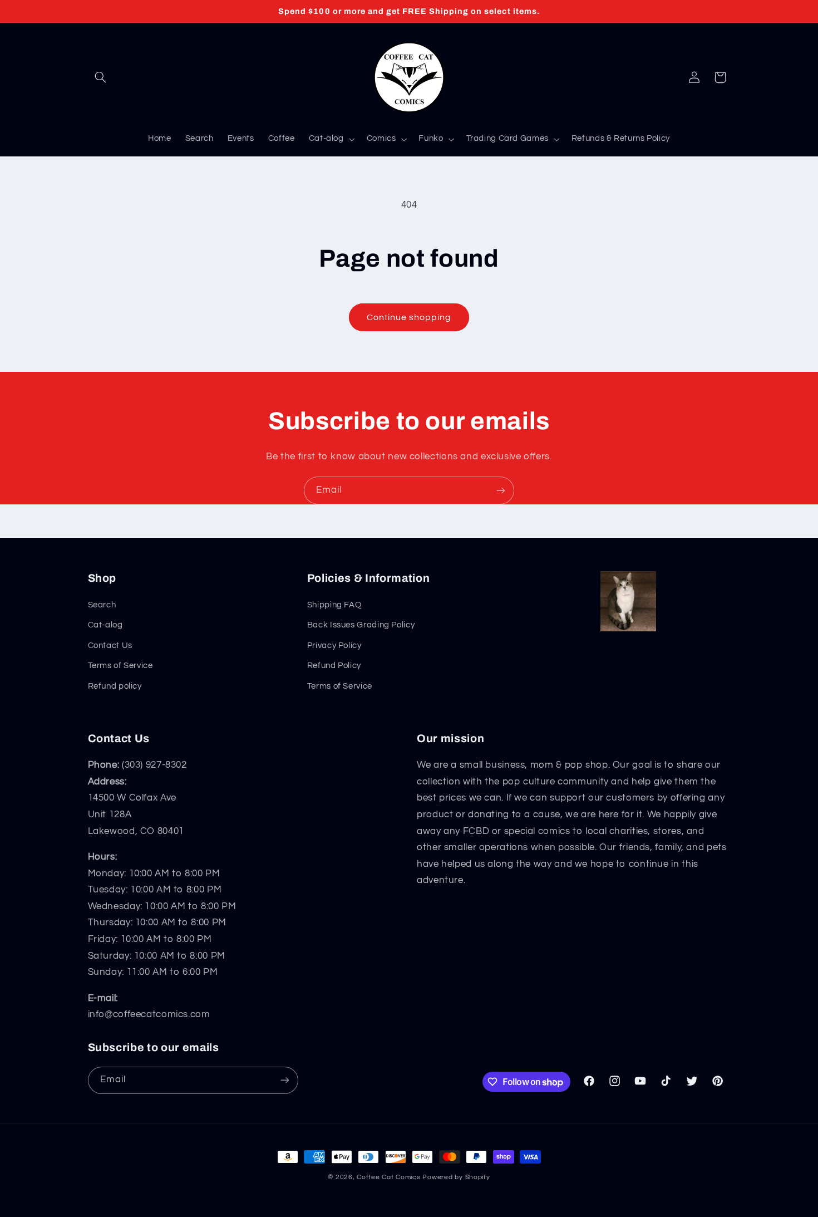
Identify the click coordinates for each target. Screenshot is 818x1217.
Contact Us (110, 645)
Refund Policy (334, 665)
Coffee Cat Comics (389, 1177)
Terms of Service (120, 665)
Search (102, 605)
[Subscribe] (501, 490)
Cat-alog (105, 625)
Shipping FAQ (334, 605)
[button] (101, 77)
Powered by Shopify (456, 1177)
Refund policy (115, 686)
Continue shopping (409, 317)
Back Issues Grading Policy (361, 625)
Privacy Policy (334, 645)
